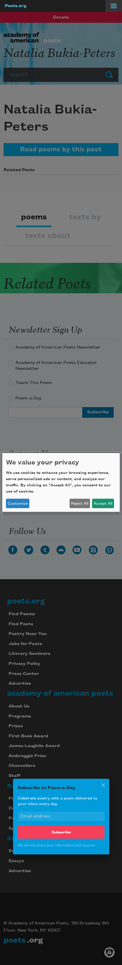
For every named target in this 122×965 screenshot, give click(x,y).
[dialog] (61, 482)
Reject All (79, 503)
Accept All (103, 503)
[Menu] (113, 6)
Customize (18, 503)
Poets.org (15, 6)
